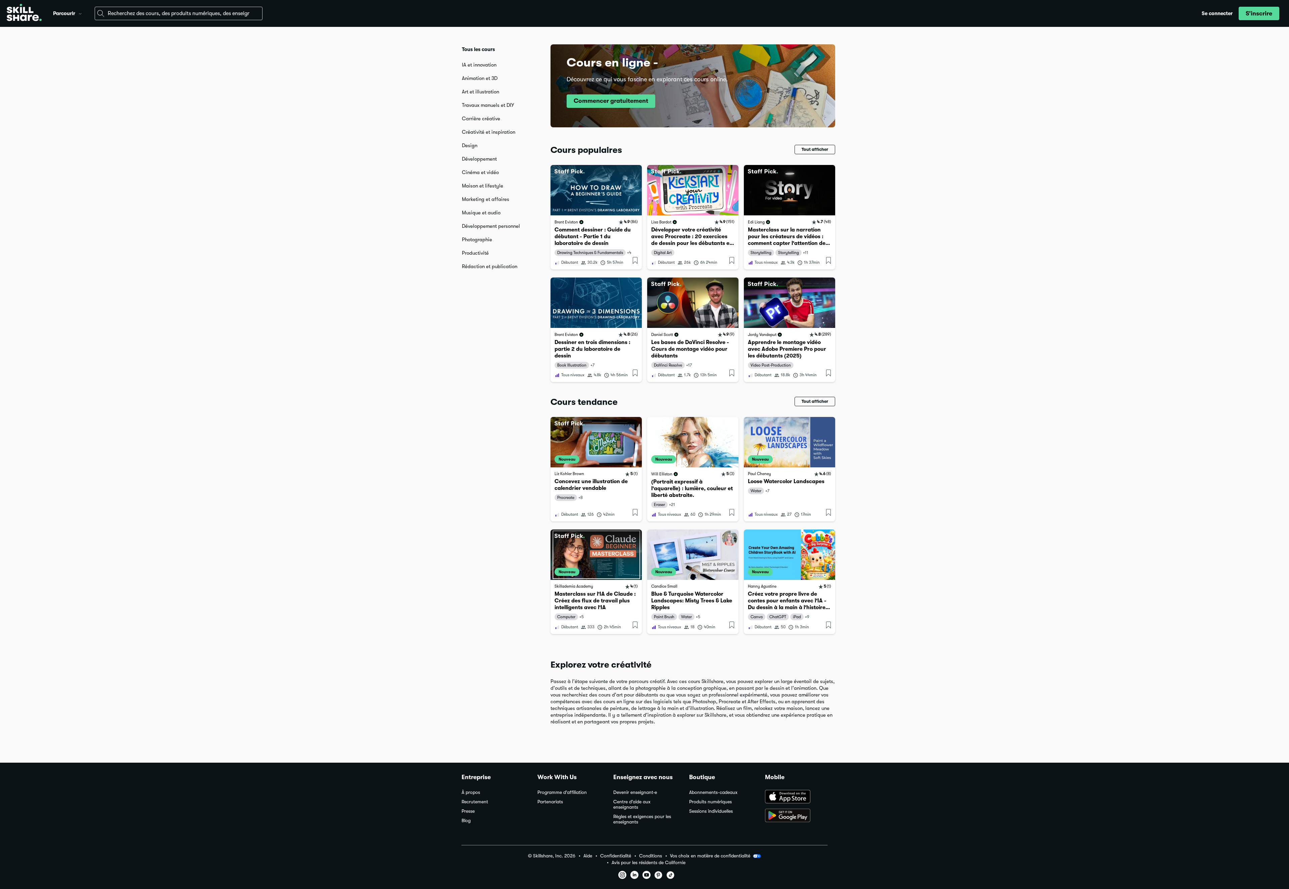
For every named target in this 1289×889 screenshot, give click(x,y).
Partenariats (550, 801)
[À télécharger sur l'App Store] (796, 797)
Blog (466, 820)
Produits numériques (710, 801)
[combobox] (178, 13)
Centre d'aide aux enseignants (632, 804)
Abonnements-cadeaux (713, 792)
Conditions (650, 855)
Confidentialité (615, 855)
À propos (471, 792)
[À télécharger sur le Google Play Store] (796, 816)
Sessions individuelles (711, 811)
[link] (596, 217)
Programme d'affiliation (562, 792)
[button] (80, 12)
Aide (587, 855)
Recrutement (475, 801)
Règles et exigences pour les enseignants (642, 819)
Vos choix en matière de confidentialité (710, 855)
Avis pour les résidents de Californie (648, 862)
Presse (468, 811)
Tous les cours (478, 49)
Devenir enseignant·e (635, 792)
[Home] (24, 13)
